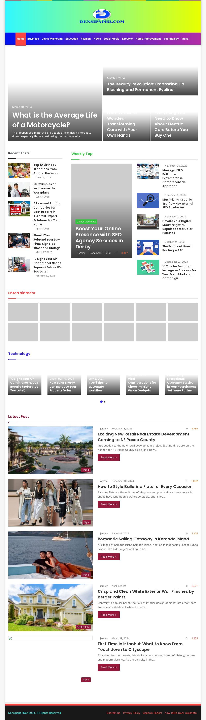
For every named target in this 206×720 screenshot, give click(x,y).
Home (21, 38)
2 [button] (104, 402)
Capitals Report (152, 712)
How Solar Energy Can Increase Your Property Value (62, 386)
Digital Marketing (52, 38)
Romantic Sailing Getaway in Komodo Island (143, 539)
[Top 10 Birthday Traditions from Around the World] (19, 170)
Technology (171, 38)
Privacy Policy (131, 712)
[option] (103, 96)
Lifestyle (127, 38)
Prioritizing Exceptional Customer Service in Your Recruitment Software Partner (181, 382)
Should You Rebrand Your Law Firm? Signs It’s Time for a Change (47, 241)
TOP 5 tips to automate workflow (98, 386)
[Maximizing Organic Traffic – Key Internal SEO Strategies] (148, 200)
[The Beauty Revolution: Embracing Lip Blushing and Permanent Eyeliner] (150, 73)
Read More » (109, 457)
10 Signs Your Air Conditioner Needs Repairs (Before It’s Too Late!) (47, 265)
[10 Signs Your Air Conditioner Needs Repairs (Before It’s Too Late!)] (19, 264)
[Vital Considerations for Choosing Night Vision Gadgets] (142, 379)
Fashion (86, 38)
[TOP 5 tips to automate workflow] (103, 379)
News (97, 38)
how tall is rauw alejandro (181, 712)
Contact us (113, 712)
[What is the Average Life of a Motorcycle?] (55, 96)
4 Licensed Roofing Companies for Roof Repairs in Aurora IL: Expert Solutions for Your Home (47, 213)
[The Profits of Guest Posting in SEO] (148, 247)
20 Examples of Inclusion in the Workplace (44, 188)
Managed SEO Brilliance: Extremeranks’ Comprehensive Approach (174, 178)
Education (71, 38)
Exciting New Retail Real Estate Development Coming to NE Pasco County (144, 436)
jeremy (81, 252)
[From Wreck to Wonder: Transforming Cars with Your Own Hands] (126, 118)
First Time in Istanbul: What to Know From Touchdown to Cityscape (140, 646)
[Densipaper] (103, 17)
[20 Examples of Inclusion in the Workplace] (19, 189)
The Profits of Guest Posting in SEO (177, 248)
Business (33, 38)
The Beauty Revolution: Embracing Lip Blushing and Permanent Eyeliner (145, 86)
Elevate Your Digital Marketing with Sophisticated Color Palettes (177, 227)
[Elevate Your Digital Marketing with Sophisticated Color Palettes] (148, 221)
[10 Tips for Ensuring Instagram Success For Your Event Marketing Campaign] (148, 267)
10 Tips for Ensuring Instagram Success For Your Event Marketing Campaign (179, 272)
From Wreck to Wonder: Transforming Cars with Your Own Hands (122, 124)
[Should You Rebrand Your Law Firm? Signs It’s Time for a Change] (19, 240)
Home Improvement (148, 38)
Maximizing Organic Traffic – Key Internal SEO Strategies (177, 203)
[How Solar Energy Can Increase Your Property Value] (64, 379)
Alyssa (104, 480)
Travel (185, 38)
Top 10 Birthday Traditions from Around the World (46, 169)
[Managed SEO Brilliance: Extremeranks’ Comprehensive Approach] (148, 171)
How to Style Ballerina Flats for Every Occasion (145, 486)
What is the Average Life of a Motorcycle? (54, 120)
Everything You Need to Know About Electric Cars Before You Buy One (171, 124)
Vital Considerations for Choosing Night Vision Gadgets (142, 385)
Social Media (111, 38)
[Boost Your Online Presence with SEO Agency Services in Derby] (101, 211)
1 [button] (101, 401)
